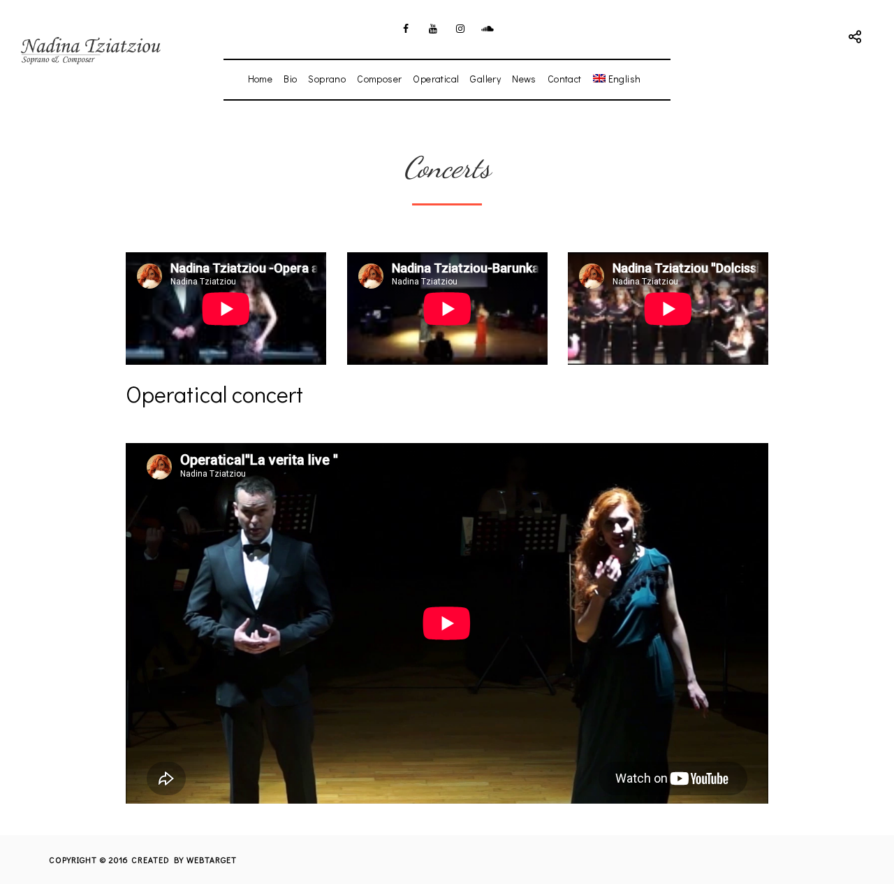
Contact (565, 78)
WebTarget (211, 859)
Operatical (436, 78)
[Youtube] (434, 29)
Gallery (485, 78)
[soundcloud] (488, 29)
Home (260, 78)
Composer (379, 78)
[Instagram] (461, 29)
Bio (290, 78)
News (524, 78)
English (624, 78)
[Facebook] (406, 29)
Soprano (327, 78)
